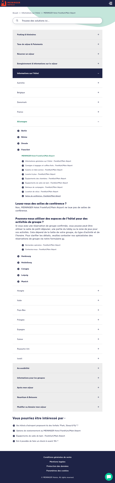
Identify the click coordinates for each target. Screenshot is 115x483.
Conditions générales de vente (57, 457)
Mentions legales (57, 461)
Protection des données (57, 466)
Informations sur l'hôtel (31, 13)
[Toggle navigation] (110, 3)
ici (63, 238)
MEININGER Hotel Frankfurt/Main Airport (59, 13)
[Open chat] (109, 477)
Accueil (15, 13)
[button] (57, 34)
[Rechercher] (17, 21)
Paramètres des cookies (57, 470)
